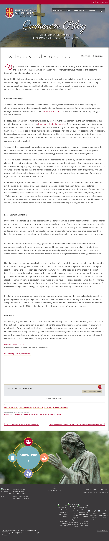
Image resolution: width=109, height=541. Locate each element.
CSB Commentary (25, 407)
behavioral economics (52, 111)
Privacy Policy (6, 533)
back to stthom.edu (102, 2)
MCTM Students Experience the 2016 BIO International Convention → (76, 424)
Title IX (20, 533)
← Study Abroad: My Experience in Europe (22, 424)
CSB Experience (78, 10)
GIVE (92, 2)
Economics (48, 407)
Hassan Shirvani (54, 414)
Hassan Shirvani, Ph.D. (14, 344)
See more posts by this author (17, 353)
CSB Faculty (38, 407)
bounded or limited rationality (51, 124)
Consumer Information (30, 533)
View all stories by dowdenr (92, 391)
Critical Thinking (11, 407)
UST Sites (5, 530)
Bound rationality (30, 414)
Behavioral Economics (13, 414)
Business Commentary (61, 10)
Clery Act (14, 533)
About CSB (91, 10)
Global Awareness (60, 407)
